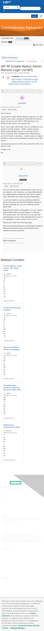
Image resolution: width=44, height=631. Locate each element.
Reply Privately (12, 109)
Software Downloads (9, 590)
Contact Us (6, 558)
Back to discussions (10, 57)
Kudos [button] (39, 91)
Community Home (7, 38)
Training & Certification (9, 587)
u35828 (8, 393)
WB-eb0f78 (23, 176)
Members (6, 42)
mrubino (8, 274)
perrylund (8, 430)
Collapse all (19, 61)
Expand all (10, 61)
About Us (5, 552)
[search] (17, 7)
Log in (34, 16)
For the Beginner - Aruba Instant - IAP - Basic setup (12, 268)
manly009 (22, 103)
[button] (41, 601)
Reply (4, 109)
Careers (5, 555)
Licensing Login (7, 593)
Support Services (8, 581)
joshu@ (8, 353)
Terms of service (7, 567)
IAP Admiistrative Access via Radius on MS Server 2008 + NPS (12, 387)
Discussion (22, 38)
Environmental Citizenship (11, 561)
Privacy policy (7, 564)
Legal (4, 570)
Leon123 (8, 313)
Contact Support (8, 584)
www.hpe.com (25, 539)
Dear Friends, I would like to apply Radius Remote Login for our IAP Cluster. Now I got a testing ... (23, 81)
